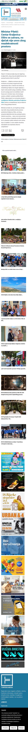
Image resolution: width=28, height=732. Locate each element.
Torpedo (3, 22)
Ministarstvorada (18, 139)
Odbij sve (13, 728)
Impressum (4, 706)
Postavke (5, 728)
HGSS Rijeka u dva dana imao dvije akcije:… (12, 295)
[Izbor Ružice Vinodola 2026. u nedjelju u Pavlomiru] (13, 210)
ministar (11, 139)
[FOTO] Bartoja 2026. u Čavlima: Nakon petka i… (13, 173)
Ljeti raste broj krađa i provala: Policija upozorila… (13, 368)
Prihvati (21, 728)
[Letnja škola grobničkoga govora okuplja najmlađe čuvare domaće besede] (13, 188)
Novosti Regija (10, 22)
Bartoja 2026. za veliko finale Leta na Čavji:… (12, 269)
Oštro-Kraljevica (5, 139)
